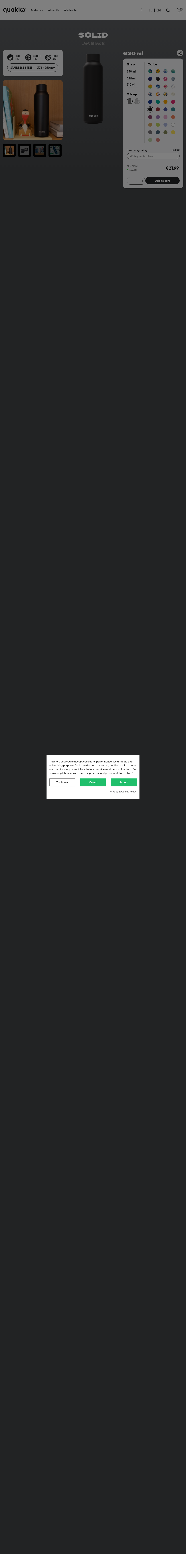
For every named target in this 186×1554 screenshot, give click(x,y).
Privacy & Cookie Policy (123, 791)
